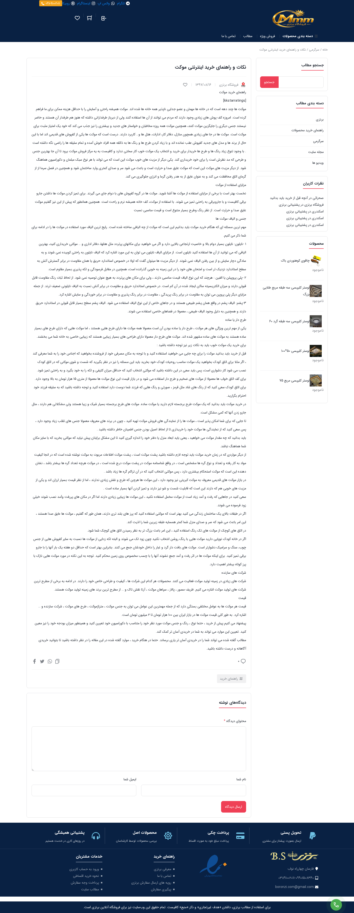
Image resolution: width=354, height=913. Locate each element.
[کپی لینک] (57, 661)
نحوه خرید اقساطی (86, 876)
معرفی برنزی (162, 869)
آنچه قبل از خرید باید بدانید (289, 198)
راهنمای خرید (229, 678)
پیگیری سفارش (161, 889)
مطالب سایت (90, 889)
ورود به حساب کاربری (84, 869)
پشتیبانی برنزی (289, 204)
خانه (325, 49)
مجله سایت (316, 152)
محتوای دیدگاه (235, 721)
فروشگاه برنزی (314, 204)
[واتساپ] (50, 661)
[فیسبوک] (34, 661)
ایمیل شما (130, 779)
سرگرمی (314, 49)
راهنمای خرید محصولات (307, 130)
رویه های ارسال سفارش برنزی (151, 882)
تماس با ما (164, 876)
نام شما (241, 779)
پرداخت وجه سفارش (85, 882)
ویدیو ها (318, 162)
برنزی (320, 119)
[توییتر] (42, 661)
